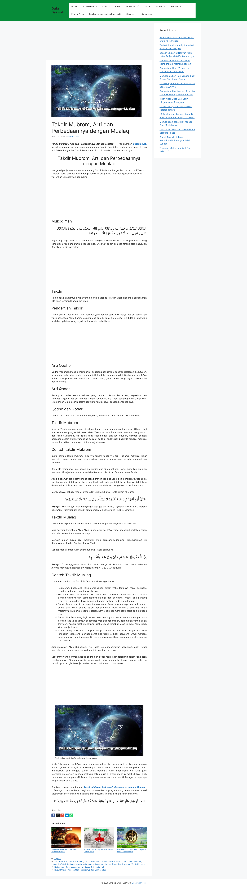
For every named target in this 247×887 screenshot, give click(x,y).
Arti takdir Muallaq (92, 861)
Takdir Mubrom (138, 864)
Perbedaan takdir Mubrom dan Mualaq (83, 864)
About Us (130, 14)
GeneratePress (139, 883)
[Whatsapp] (71, 815)
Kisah (117, 6)
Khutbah (174, 6)
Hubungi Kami (146, 14)
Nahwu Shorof (132, 6)
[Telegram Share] (67, 815)
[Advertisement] (99, 41)
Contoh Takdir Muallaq (111, 861)
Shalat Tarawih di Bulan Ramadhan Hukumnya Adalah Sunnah (175, 140)
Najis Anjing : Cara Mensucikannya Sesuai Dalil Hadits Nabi (79, 867)
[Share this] (53, 815)
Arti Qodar (58, 861)
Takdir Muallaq (124, 864)
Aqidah (57, 859)
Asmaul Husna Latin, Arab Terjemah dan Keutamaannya (131, 850)
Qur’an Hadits (88, 6)
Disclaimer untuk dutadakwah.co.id (105, 14)
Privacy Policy (77, 14)
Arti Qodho (69, 861)
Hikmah (159, 6)
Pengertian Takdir (58, 864)
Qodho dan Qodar (109, 864)
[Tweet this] (58, 815)
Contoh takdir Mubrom (131, 861)
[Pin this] (62, 815)
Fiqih (104, 6)
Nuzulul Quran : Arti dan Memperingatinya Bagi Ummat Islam (80, 870)
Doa (145, 6)
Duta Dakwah (57, 10)
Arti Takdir (79, 861)
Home (74, 6)
